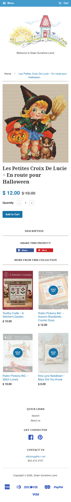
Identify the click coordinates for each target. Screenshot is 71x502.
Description (34, 231)
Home (7, 73)
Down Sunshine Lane (45, 475)
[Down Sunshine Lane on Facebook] (30, 438)
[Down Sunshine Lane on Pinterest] (40, 438)
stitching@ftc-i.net (35, 456)
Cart (65, 3)
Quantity (8, 203)
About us (35, 420)
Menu (10, 3)
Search (35, 415)
